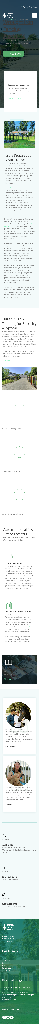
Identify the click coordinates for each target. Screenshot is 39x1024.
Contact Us (6, 970)
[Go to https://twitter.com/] (12, 1017)
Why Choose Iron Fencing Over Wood (15, 992)
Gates (4, 963)
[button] (14, 98)
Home (4, 958)
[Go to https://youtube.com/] (8, 1017)
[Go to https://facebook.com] (4, 1017)
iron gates (27, 627)
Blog (3, 965)
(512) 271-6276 (28, 7)
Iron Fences (6, 960)
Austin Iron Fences (11, 188)
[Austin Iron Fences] (7, 15)
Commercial (6, 968)
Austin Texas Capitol (9, 999)
